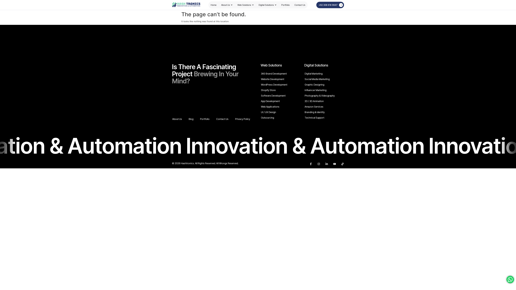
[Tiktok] (342, 163)
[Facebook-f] (310, 163)
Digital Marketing (313, 73)
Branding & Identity (315, 112)
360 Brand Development (274, 73)
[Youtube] (334, 163)
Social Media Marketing (317, 79)
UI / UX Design (268, 112)
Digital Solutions (266, 5)
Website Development (272, 79)
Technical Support (314, 117)
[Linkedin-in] (326, 163)
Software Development (273, 95)
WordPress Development (274, 84)
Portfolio (285, 5)
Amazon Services (314, 106)
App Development (270, 101)
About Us (225, 5)
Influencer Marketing (315, 90)
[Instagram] (318, 163)
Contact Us (299, 5)
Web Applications (270, 106)
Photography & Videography (320, 95)
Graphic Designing (314, 84)
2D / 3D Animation (314, 101)
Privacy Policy (242, 119)
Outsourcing (267, 117)
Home (213, 5)
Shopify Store (268, 90)
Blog (191, 119)
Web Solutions (244, 5)
